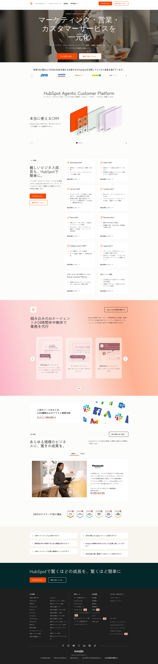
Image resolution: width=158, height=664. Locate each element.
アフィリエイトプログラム (118, 634)
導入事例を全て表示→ (119, 434)
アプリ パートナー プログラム (117, 628)
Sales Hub (32, 609)
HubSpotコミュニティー (116, 601)
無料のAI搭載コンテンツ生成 (57, 615)
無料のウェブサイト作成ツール (57, 621)
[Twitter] (79, 645)
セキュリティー (74, 658)
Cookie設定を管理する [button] (111, 658)
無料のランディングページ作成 (57, 624)
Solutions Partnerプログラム (117, 625)
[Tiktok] (95, 645)
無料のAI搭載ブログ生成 (56, 618)
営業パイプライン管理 (35, 633)
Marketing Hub (33, 606)
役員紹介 (94, 603)
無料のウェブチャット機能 (56, 603)
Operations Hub (33, 618)
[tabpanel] (79, 480)
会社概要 (94, 598)
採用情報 (94, 601)
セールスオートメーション (36, 630)
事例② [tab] (82, 453)
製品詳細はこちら (73, 179)
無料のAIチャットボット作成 (57, 601)
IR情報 (95, 609)
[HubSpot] (31, 3)
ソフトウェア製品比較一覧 (80, 621)
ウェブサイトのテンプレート (81, 624)
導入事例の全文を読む (98, 493)
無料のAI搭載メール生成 (56, 612)
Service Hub (32, 612)
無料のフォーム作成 (55, 633)
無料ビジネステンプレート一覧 (81, 618)
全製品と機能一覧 (34, 598)
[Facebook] (63, 645)
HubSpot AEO (33, 601)
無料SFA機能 (33, 627)
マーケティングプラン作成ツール (82, 614)
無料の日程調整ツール (35, 636)
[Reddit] (89, 645)
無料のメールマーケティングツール (58, 629)
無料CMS (32, 624)
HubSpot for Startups (115, 631)
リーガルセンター (45, 658)
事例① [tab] (73, 453)
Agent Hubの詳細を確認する (117, 310)
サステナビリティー (99, 618)
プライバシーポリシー (60, 658)
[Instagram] (68, 645)
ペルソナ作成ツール (79, 606)
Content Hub (33, 615)
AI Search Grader (78, 601)
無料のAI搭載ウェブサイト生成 (57, 609)
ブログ (93, 615)
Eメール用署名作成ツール (80, 598)
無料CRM (32, 603)
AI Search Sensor (78, 603)
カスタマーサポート (115, 598)
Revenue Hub (33, 621)
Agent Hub (52, 598)
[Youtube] (74, 645)
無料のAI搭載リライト (55, 606)
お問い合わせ (95, 621)
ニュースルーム (96, 612)
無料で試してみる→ (121, 3)
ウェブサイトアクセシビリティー (91, 658)
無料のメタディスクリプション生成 (58, 637)
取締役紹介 (95, 606)
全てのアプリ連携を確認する (46, 417)
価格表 (66, 3)
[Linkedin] (84, 645)
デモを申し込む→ (106, 3)
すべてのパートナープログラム (118, 622)
